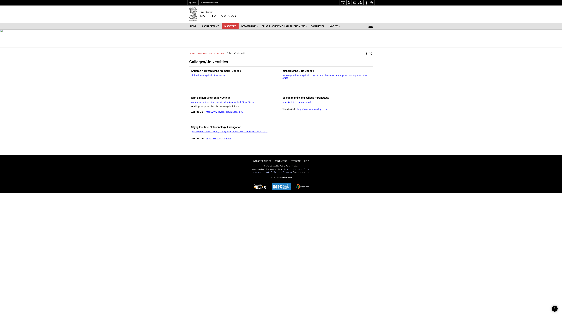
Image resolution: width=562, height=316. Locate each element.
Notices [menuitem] (333, 26)
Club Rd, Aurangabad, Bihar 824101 (208, 75)
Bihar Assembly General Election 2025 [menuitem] (283, 26)
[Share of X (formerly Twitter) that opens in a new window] (370, 53)
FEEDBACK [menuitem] (296, 161)
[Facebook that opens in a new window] (366, 53)
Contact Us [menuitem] (280, 161)
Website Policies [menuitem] (262, 161)
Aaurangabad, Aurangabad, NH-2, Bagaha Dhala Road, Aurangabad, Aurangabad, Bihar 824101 (325, 76)
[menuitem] (343, 2)
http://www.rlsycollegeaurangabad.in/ (224, 111)
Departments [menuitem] (248, 26)
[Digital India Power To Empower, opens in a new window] (302, 187)
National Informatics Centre (298, 169)
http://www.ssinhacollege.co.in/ (312, 109)
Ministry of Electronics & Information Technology (272, 172)
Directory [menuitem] (230, 26)
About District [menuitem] (210, 26)
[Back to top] (555, 309)
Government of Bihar (209, 2)
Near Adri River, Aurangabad (296, 102)
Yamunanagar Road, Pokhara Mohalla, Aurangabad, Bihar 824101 (223, 102)
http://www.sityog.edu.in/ (218, 138)
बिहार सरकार (193, 2)
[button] (371, 26)
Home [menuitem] (193, 26)
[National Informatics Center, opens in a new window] (281, 187)
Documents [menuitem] (317, 26)
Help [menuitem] (306, 161)
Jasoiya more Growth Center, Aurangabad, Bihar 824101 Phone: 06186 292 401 (229, 131)
